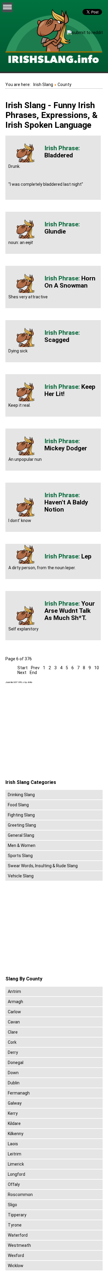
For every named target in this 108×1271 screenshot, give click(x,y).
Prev (35, 667)
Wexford (16, 1255)
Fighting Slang (21, 815)
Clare (13, 1032)
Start (22, 667)
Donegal (15, 1062)
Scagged (56, 339)
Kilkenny (15, 1133)
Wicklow (15, 1265)
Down (13, 1072)
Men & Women (21, 845)
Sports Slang (20, 855)
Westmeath (19, 1245)
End (33, 672)
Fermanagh (19, 1093)
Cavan (14, 1022)
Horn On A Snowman (69, 282)
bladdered (58, 155)
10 (96, 667)
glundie (55, 231)
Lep (86, 556)
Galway (15, 1103)
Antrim (14, 991)
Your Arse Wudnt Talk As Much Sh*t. (69, 610)
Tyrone (15, 1225)
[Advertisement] (55, 731)
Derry (13, 1052)
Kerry (13, 1113)
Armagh (15, 1001)
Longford (16, 1174)
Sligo (12, 1204)
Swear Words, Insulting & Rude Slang (43, 865)
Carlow (14, 1011)
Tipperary (17, 1214)
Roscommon (20, 1194)
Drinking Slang (21, 794)
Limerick (16, 1164)
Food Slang (18, 804)
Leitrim (14, 1154)
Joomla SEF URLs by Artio (18, 682)
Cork (12, 1042)
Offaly (14, 1184)
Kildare (14, 1123)
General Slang (21, 835)
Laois (13, 1143)
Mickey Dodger (65, 448)
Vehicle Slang (21, 876)
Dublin (14, 1082)
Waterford (18, 1235)
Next (21, 672)
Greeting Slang (22, 825)
